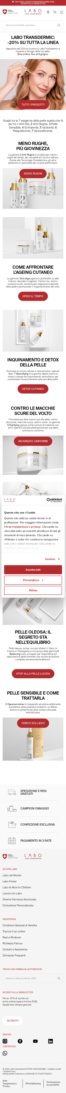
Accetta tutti (33, 569)
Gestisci (50, 559)
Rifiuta (33, 590)
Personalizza (31, 580)
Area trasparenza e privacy (22, 526)
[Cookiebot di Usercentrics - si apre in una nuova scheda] (47, 500)
